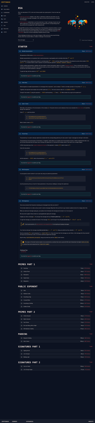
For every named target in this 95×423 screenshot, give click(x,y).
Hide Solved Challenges (87, 40)
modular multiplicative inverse (39, 145)
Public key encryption (25, 16)
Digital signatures (24, 22)
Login (92, 2)
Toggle (90, 46)
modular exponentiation (38, 55)
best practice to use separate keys (44, 224)
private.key (23, 251)
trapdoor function (69, 65)
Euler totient (80, 107)
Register (87, 2)
